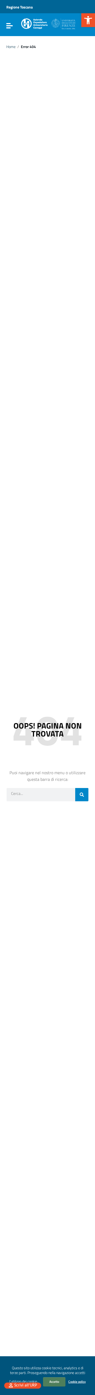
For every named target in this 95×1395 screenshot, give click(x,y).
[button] (88, 20)
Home (11, 47)
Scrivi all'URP (25, 1385)
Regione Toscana (19, 7)
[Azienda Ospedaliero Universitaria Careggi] (48, 23)
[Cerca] (81, 794)
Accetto (54, 1381)
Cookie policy (77, 1381)
